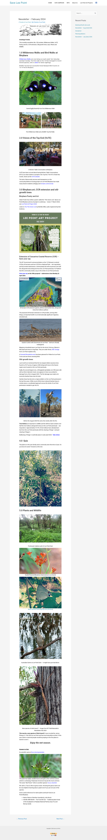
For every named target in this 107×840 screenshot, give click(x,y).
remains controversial (47, 183)
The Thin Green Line (30, 207)
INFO (68, 3)
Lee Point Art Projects (86, 3)
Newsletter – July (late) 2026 (83, 37)
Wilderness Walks (25, 59)
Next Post (60, 819)
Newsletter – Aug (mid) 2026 (83, 28)
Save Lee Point (18, 2)
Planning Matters (80, 34)
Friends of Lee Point (25, 22)
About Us (75, 3)
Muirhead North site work (82, 25)
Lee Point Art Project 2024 (29, 204)
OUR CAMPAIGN (59, 3)
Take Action (56, 435)
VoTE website (36, 176)
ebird (36, 62)
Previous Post (21, 819)
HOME (50, 3)
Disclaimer (78, 31)
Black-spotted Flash (33, 609)
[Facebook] (96, 3)
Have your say (23, 273)
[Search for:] (86, 13)
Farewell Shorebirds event (28, 354)
